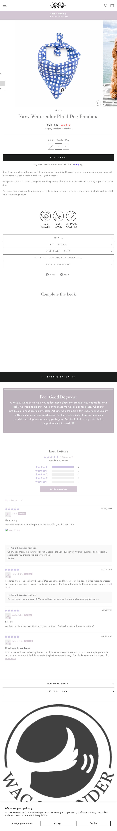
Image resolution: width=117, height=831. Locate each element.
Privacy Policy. (40, 815)
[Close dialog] (115, 384)
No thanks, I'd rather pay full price (87, 458)
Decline (93, 823)
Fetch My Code (87, 441)
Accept (57, 823)
